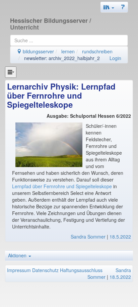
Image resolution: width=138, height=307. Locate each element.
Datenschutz (45, 270)
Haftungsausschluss (81, 270)
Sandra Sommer (88, 236)
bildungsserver (37, 51)
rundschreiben (97, 51)
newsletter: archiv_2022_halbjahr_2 (62, 58)
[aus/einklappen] (10, 72)
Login (115, 58)
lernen (68, 51)
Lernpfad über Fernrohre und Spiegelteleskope (62, 186)
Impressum (19, 270)
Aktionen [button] (18, 255)
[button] (109, 7)
